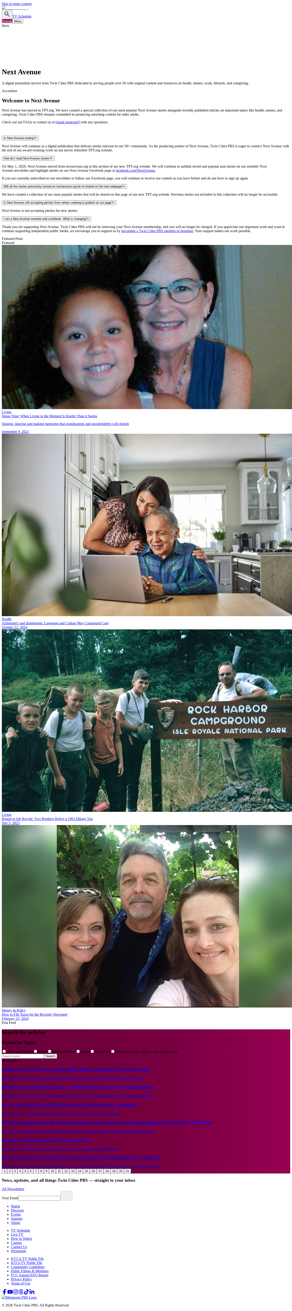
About (15, 1223)
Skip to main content (16, 4)
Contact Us (19, 1247)
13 (72, 1171)
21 (127, 1171)
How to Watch (21, 1239)
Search (50, 1056)
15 (86, 1171)
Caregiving (102, 1052)
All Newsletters (13, 1189)
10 (52, 1171)
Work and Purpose (19, 1052)
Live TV (17, 1234)
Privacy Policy (21, 1279)
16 (93, 1171)
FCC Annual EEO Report (29, 1275)
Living (85, 1052)
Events (16, 1214)
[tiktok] (26, 1293)
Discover (17, 1210)
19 (113, 1171)
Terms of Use (20, 1283)
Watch (15, 1206)
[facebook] (4, 1293)
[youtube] (10, 1293)
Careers (16, 1243)
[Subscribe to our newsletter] (66, 1196)
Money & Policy (64, 1052)
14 (79, 1171)
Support (16, 1218)
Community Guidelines (27, 1267)
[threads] (21, 1293)
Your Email (10, 1198)
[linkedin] (32, 1293)
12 (66, 1171)
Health (42, 1052)
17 (100, 1171)
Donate (7, 21)
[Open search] (7, 14)
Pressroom (18, 1251)
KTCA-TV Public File (27, 1259)
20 (120, 1171)
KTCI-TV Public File (26, 1263)
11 (59, 1171)
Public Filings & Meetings (30, 1271)
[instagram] (15, 1293)
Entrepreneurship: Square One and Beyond (146, 1052)
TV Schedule (21, 16)
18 (107, 1171)
